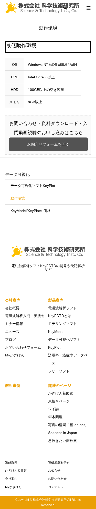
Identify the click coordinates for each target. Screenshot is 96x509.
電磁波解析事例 (59, 462)
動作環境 (17, 198)
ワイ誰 (53, 409)
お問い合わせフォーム (23, 347)
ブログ (10, 339)
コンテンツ (55, 487)
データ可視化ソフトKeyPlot (32, 186)
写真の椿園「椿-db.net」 (68, 425)
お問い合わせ (57, 479)
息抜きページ (59, 401)
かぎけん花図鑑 (60, 393)
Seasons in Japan (62, 433)
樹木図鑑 (55, 417)
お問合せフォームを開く (48, 144)
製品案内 (11, 462)
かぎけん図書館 (16, 470)
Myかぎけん (14, 355)
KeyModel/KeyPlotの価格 (30, 211)
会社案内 (11, 479)
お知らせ (54, 470)
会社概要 (12, 308)
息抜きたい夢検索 (62, 441)
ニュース (12, 332)
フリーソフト (59, 371)
